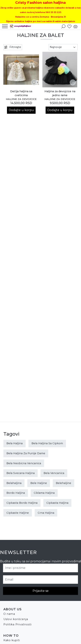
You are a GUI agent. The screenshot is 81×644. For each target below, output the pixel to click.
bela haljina (14, 443)
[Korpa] (75, 26)
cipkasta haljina (57, 503)
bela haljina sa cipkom (47, 443)
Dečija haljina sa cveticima (21, 93)
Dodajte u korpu (21, 110)
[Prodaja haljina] (22, 26)
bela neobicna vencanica (23, 463)
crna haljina (46, 512)
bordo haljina (15, 493)
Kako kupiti (11, 640)
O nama (9, 614)
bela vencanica (54, 473)
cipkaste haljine (17, 512)
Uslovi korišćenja (15, 619)
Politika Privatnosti (17, 624)
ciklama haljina (44, 493)
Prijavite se (41, 591)
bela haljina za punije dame (25, 453)
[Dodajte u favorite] (34, 82)
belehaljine (63, 483)
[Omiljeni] (69, 26)
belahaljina (13, 483)
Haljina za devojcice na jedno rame (59, 93)
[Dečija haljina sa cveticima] (21, 69)
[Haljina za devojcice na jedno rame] (60, 69)
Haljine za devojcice (21, 99)
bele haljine (38, 483)
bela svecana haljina (20, 473)
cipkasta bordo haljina (21, 503)
